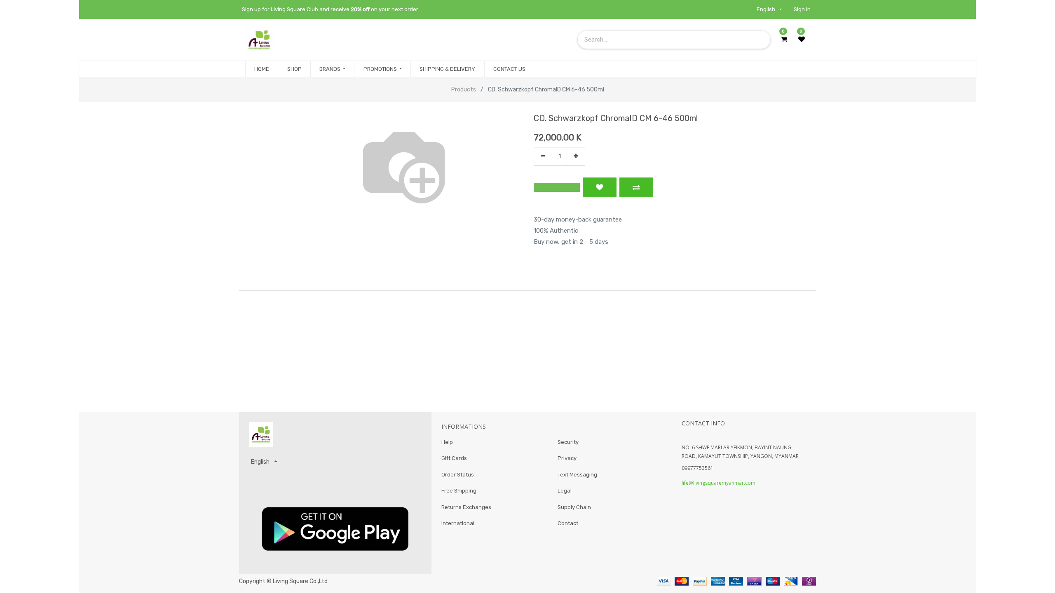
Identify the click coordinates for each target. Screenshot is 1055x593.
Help (447, 442)
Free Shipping (458, 491)
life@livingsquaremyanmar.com (718, 482)
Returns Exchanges (466, 507)
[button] (557, 187)
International (457, 523)
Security (568, 442)
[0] (784, 39)
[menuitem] (262, 69)
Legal (565, 491)
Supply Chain (574, 507)
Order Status (457, 475)
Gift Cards (454, 458)
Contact (568, 523)
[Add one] (576, 156)
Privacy (567, 458)
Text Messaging (577, 475)
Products (463, 89)
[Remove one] (543, 156)
